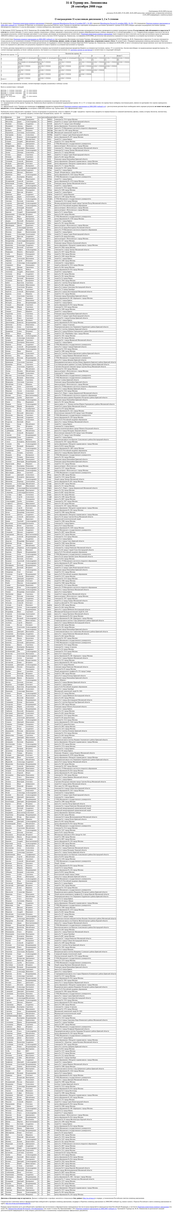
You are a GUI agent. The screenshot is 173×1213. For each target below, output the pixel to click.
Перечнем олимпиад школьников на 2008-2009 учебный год (34, 39)
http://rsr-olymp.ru (89, 1198)
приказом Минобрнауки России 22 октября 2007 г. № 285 (72, 23)
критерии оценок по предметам (81, 50)
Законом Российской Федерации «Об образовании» (26, 1208)
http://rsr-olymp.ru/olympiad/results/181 (18, 1203)
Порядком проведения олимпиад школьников (28, 23)
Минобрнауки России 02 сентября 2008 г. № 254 (116, 23)
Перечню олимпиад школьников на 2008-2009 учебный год (96, 1208)
